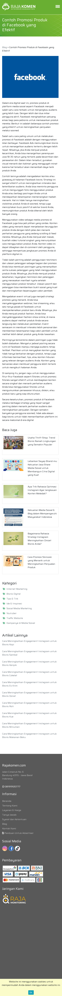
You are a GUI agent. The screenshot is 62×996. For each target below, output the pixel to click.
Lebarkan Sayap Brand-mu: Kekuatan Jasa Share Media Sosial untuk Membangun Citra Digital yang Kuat (42, 468)
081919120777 (12, 786)
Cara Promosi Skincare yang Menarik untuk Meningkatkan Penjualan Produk (41, 562)
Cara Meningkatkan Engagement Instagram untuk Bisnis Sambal (29, 653)
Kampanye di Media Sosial (20, 623)
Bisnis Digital (13, 594)
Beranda (6, 801)
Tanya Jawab (9, 815)
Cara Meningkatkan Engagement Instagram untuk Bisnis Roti (29, 704)
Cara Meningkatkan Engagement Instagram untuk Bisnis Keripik (29, 663)
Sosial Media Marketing (19, 608)
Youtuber (11, 613)
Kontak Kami (9, 828)
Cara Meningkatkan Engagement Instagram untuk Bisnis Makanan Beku (29, 735)
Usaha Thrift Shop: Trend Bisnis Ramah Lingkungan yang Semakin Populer (42, 441)
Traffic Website (14, 618)
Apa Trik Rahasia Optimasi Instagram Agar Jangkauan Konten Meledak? (42, 490)
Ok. (31, 992)
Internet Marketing (16, 589)
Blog (4, 47)
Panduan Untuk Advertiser (18, 833)
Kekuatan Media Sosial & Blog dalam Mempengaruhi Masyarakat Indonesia (42, 513)
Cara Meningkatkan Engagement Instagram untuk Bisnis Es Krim (29, 683)
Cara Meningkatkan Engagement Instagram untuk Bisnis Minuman (29, 725)
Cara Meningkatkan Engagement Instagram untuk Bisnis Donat (29, 694)
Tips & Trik (12, 598)
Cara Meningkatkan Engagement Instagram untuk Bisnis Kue (29, 714)
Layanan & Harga (11, 810)
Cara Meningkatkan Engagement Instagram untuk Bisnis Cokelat (29, 673)
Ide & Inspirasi (14, 603)
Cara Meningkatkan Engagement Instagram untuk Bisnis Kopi (29, 642)
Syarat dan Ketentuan (14, 819)
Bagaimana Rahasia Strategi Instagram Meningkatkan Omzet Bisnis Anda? (39, 539)
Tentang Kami (9, 805)
